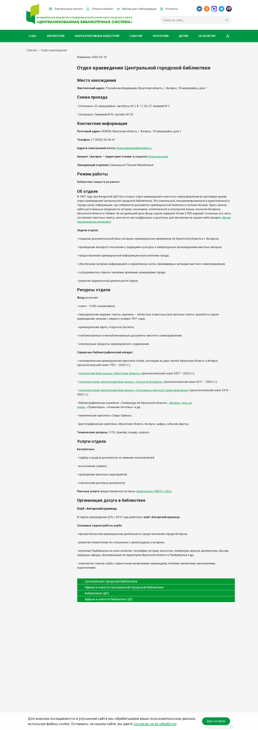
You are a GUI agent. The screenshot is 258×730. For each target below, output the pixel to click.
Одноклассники (158, 156)
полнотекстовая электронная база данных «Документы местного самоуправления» (134, 390)
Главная (31, 50)
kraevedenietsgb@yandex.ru (134, 148)
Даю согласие (216, 721)
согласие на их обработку (155, 724)
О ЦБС (33, 36)
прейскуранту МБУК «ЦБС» (154, 491)
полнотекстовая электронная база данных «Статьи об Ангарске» (121, 382)
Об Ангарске (207, 36)
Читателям (160, 36)
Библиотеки (56, 36)
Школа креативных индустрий (97, 36)
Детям (183, 36)
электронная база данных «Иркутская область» (110, 373)
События (136, 36)
